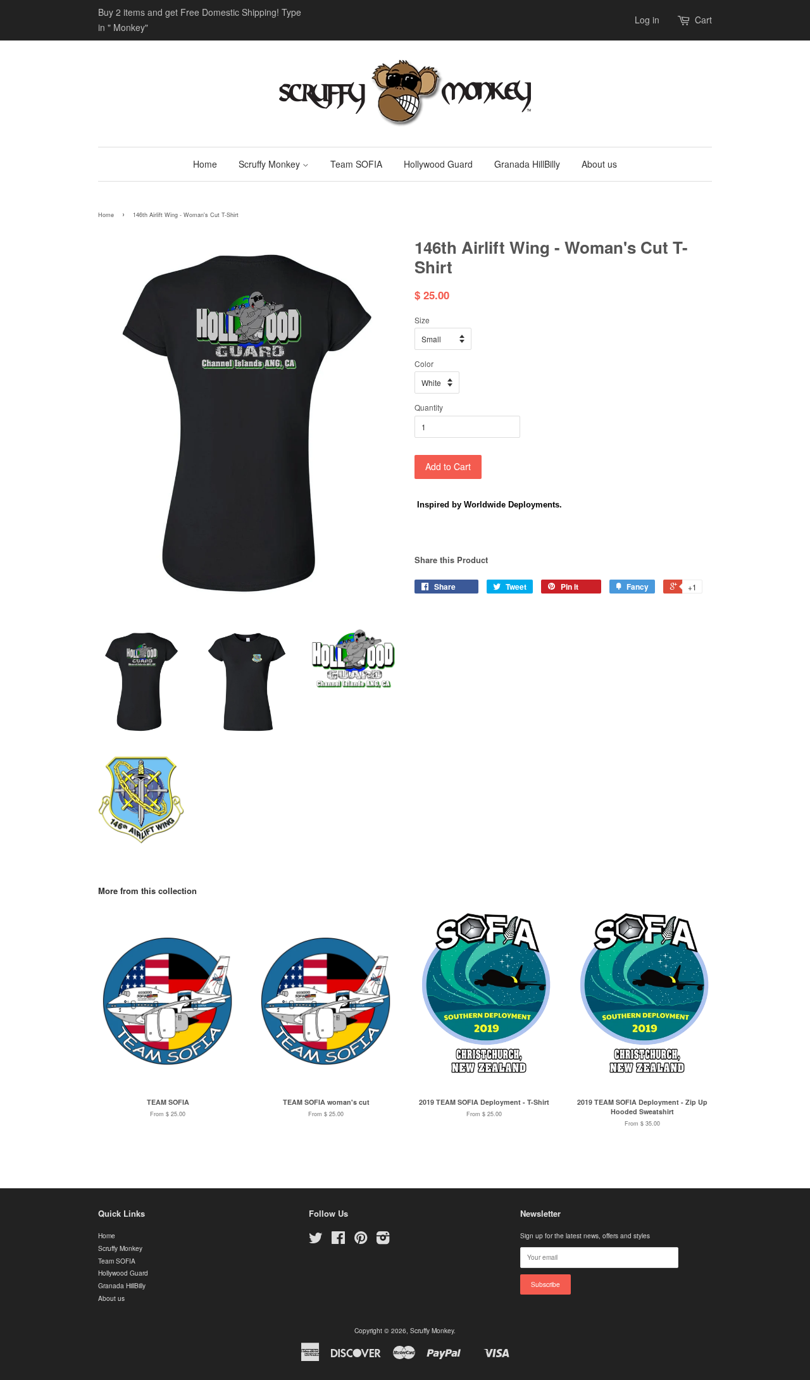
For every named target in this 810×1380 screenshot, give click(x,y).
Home (205, 164)
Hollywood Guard (438, 164)
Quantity (428, 407)
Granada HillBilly (527, 164)
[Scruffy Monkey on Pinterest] (361, 1240)
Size (422, 319)
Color (423, 363)
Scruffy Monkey (270, 164)
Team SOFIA (356, 164)
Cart (703, 19)
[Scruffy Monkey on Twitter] (316, 1240)
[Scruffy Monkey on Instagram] (383, 1240)
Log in (647, 19)
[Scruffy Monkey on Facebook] (338, 1240)
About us (599, 164)
